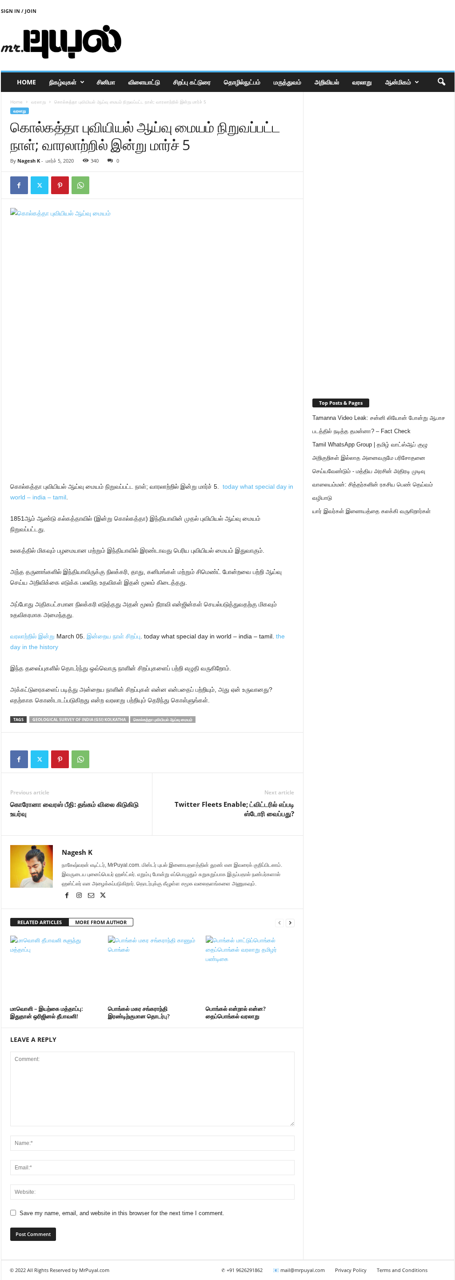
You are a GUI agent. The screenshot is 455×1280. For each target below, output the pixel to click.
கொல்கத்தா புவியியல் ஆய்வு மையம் (162, 719)
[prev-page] (279, 922)
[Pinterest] (60, 185)
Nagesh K (28, 160)
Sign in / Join (18, 11)
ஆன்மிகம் (398, 82)
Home (26, 82)
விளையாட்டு (144, 82)
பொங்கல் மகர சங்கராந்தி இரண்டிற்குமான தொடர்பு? (139, 1012)
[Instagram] (80, 896)
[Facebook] (19, 185)
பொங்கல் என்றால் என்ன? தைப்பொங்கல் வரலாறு (236, 1012)
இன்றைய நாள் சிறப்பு (113, 636)
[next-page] (290, 922)
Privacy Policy (351, 1270)
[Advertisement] (293, 42)
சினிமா (106, 82)
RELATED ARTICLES (39, 922)
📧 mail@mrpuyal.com (299, 1270)
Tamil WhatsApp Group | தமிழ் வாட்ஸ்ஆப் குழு (369, 444)
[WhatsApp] (80, 185)
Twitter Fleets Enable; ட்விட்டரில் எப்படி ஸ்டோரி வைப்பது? (234, 809)
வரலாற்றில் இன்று (32, 636)
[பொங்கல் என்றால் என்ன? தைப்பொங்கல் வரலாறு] (250, 969)
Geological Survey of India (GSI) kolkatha (79, 719)
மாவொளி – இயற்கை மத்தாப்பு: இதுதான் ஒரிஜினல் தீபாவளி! (46, 1012)
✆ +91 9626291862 (242, 1270)
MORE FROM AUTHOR (101, 922)
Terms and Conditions (402, 1270)
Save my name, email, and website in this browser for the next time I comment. (122, 1213)
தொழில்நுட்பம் (242, 82)
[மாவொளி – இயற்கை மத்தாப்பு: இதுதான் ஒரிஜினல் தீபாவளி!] (54, 969)
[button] (441, 82)
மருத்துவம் (287, 82)
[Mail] (92, 896)
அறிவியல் (327, 82)
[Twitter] (39, 185)
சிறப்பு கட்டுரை (192, 82)
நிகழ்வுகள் (62, 82)
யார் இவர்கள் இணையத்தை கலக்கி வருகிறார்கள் (371, 511)
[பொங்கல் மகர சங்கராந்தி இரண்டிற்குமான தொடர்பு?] (152, 969)
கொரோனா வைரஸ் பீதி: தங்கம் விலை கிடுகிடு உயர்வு (74, 809)
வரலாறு (362, 82)
